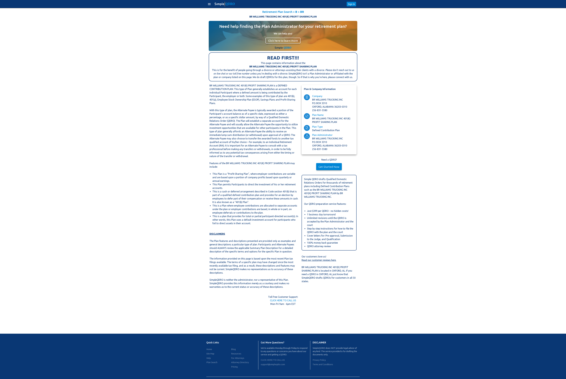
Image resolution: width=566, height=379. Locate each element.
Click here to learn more (283, 40)
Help (208, 358)
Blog (233, 349)
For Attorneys (237, 358)
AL (343, 270)
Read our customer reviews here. (319, 260)
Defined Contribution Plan (326, 130)
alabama (328, 106)
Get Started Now (329, 166)
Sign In (351, 4)
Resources (236, 354)
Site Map (210, 354)
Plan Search (211, 362)
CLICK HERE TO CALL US (283, 300)
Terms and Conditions (323, 364)
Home (209, 349)
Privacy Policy (319, 360)
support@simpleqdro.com (273, 364)
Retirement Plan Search (277, 11)
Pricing (234, 367)
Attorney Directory (240, 362)
